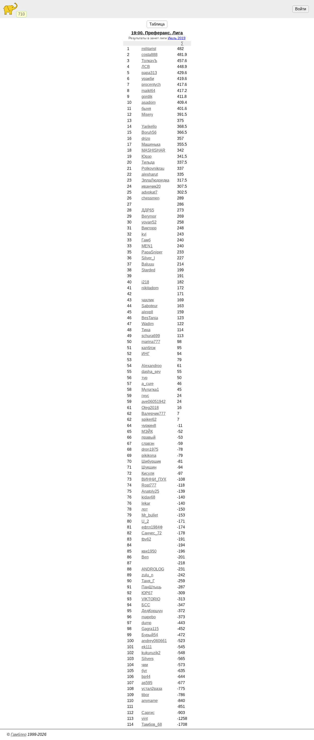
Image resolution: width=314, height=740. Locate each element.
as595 (147, 683)
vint (145, 718)
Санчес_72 (152, 533)
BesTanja (150, 318)
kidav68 (148, 497)
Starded (148, 270)
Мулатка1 (150, 389)
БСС (146, 605)
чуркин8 (149, 425)
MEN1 (147, 246)
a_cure (148, 384)
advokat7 (149, 192)
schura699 (151, 336)
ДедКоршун (152, 611)
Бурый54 (150, 635)
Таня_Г (148, 581)
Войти (300, 9)
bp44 (146, 676)
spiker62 (149, 419)
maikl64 (148, 91)
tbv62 (146, 539)
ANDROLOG (153, 569)
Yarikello (149, 126)
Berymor (149, 216)
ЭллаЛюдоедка (155, 180)
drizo (146, 138)
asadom (149, 102)
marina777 (151, 342)
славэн (148, 443)
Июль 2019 (176, 38)
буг (144, 671)
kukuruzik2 (151, 653)
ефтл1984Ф (152, 527)
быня (146, 108)
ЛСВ (146, 67)
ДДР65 (148, 210)
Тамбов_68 (152, 724)
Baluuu (148, 264)
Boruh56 (149, 132)
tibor (145, 695)
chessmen (150, 198)
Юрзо (147, 156)
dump (146, 623)
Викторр (149, 228)
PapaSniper (152, 252)
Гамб (146, 240)
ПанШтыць (151, 587)
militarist (149, 49)
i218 (145, 282)
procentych (151, 84)
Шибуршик (151, 461)
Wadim (148, 324)
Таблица (157, 24)
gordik (147, 96)
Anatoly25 (150, 491)
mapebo (149, 617)
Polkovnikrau (153, 168)
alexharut (150, 174)
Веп (145, 557)
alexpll (147, 312)
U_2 (145, 521)
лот (145, 509)
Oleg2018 (150, 408)
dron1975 (150, 449)
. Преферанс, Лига (157, 32)
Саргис (148, 713)
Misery (147, 114)
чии (145, 665)
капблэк (149, 348)
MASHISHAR (153, 150)
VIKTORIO (151, 599)
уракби (148, 79)
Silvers (148, 659)
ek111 (147, 647)
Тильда (148, 162)
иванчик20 (151, 186)
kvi (144, 234)
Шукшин (149, 467)
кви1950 (149, 551)
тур (144, 378)
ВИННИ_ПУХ (154, 479)
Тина (146, 330)
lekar (146, 503)
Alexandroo (152, 366)
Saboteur (149, 306)
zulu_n (147, 575)
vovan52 (149, 222)
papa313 (149, 73)
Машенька (151, 144)
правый (149, 437)
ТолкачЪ (149, 61)
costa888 (149, 55)
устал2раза (152, 689)
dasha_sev (151, 372)
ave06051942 (154, 401)
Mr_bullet (150, 515)
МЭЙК (147, 431)
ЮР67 (147, 593)
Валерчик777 (154, 413)
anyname (150, 701)
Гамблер (18, 734)
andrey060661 (154, 641)
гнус (145, 396)
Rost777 (149, 485)
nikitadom (150, 288)
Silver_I (148, 258)
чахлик (148, 300)
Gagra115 (150, 629)
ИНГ (146, 354)
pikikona (149, 455)
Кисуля (148, 473)
